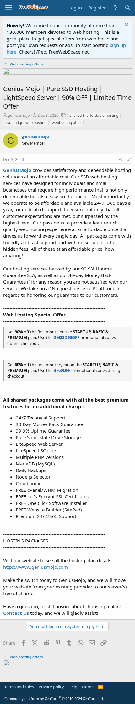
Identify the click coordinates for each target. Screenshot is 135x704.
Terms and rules (19, 687)
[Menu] (8, 8)
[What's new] (115, 7)
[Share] (121, 159)
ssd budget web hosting (25, 122)
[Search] (128, 7)
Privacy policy (51, 687)
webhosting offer (66, 122)
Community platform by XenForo (54, 698)
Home (88, 687)
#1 (129, 159)
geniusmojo (19, 115)
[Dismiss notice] (125, 25)
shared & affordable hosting (93, 115)
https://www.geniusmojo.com (35, 567)
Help (72, 687)
